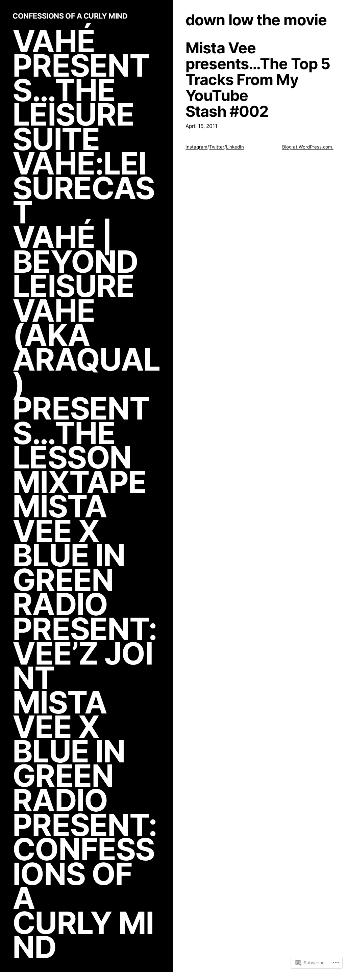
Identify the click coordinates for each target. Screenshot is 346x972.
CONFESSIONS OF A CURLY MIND (70, 15)
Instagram (196, 147)
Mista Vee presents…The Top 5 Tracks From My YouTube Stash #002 (258, 79)
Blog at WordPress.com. (307, 147)
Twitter (216, 147)
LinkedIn (235, 147)
